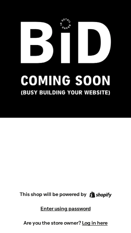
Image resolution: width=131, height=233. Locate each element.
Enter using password (66, 208)
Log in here (95, 223)
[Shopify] (100, 194)
